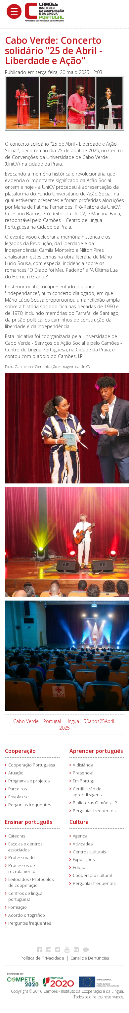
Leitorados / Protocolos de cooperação (31, 882)
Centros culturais (89, 852)
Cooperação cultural (92, 875)
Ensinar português (28, 822)
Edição (79, 867)
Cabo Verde (26, 721)
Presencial (83, 773)
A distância (83, 765)
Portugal (52, 721)
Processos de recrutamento (21, 868)
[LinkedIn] (78, 949)
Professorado (21, 857)
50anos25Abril (99, 721)
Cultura (79, 822)
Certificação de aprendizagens (87, 792)
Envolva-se (18, 797)
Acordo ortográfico (26, 915)
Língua (72, 721)
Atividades (83, 844)
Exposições (84, 859)
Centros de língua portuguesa (25, 896)
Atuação (15, 773)
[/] (44, 11)
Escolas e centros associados (25, 847)
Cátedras (16, 836)
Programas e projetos (29, 781)
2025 (64, 728)
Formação (17, 907)
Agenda (80, 836)
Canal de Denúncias (89, 958)
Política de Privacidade (42, 958)
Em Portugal (84, 781)
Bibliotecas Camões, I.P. (95, 803)
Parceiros (17, 789)
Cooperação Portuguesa (31, 765)
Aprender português (96, 751)
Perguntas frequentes (29, 805)
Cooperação (20, 751)
